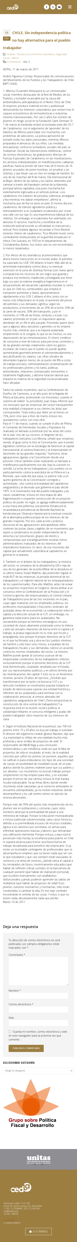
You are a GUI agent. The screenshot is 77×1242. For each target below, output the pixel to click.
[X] (53, 7)
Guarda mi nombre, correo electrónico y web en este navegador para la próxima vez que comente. (38, 1035)
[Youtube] (59, 7)
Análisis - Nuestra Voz (18, 54)
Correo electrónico (21, 1004)
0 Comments (14, 61)
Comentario (17, 955)
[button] (70, 7)
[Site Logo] (12, 7)
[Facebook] (46, 7)
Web (11, 1018)
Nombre (15, 990)
